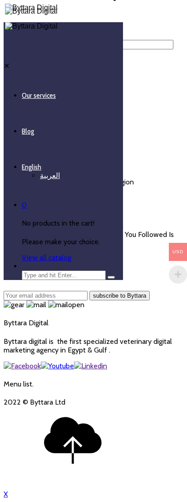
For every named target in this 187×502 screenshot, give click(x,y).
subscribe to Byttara (119, 295)
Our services (39, 95)
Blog (28, 131)
